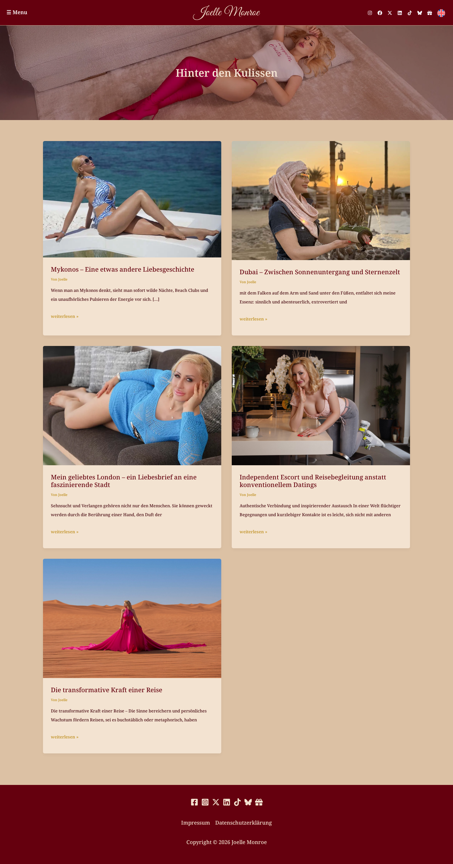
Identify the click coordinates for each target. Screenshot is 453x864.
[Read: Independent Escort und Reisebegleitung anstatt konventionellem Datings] (321, 404)
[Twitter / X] (389, 13)
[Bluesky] (419, 13)
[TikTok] (409, 13)
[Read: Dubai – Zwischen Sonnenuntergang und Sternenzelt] (321, 200)
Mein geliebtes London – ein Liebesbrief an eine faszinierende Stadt (124, 481)
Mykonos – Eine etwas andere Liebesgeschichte (122, 269)
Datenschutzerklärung (243, 822)
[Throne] (429, 13)
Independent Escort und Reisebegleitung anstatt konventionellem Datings (313, 481)
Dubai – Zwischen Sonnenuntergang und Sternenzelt (320, 271)
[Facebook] (380, 13)
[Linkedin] (399, 13)
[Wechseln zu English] (441, 13)
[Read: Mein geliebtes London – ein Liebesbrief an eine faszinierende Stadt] (132, 404)
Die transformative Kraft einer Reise (106, 689)
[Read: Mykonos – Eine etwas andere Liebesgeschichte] (132, 198)
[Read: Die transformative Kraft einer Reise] (132, 617)
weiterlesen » (65, 317)
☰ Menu (17, 12)
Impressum (195, 822)
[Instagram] (370, 13)
